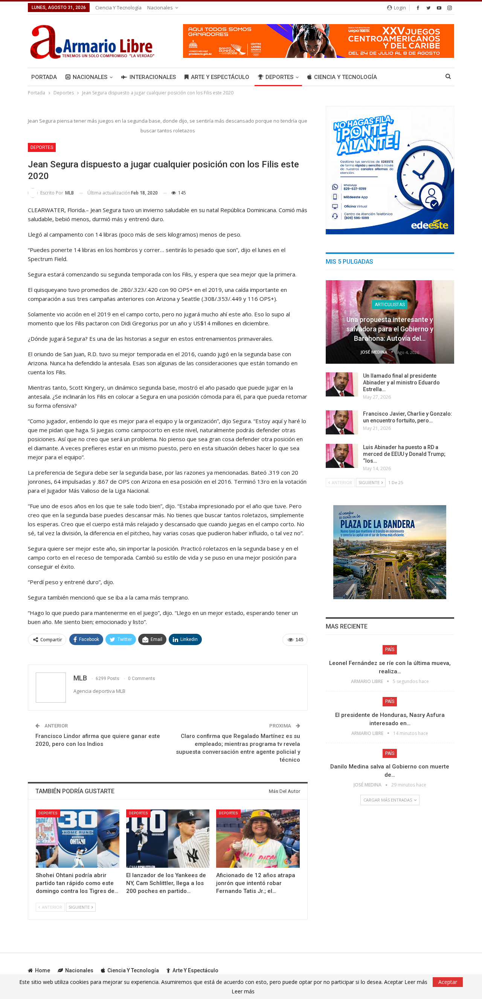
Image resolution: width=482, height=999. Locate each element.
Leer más (243, 991)
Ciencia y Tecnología (118, 7)
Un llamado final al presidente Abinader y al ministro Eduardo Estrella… (401, 382)
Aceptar (447, 981)
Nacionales (160, 7)
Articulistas (390, 304)
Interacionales (153, 77)
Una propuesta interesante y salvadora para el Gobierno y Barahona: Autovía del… (389, 329)
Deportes (279, 77)
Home (42, 970)
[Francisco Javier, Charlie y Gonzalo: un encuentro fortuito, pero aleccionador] (342, 422)
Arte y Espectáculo (220, 77)
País (389, 649)
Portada (44, 77)
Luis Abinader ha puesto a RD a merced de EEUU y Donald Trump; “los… (404, 454)
